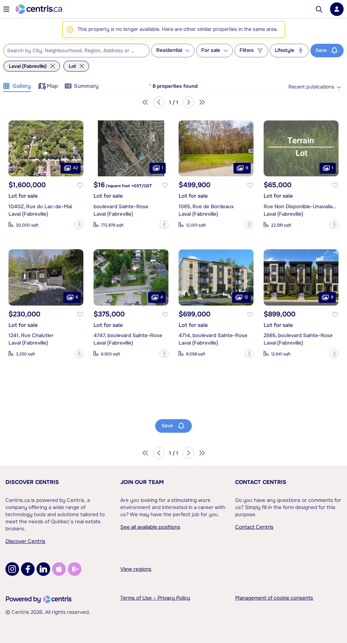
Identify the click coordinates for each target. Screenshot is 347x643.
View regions (135, 569)
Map (52, 86)
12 (246, 297)
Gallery (22, 86)
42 (75, 168)
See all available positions (150, 527)
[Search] (319, 9)
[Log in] (337, 9)
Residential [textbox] (169, 50)
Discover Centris (32, 482)
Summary (86, 86)
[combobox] (76, 50)
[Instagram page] (12, 569)
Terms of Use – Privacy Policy (155, 598)
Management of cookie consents (274, 598)
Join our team (142, 482)
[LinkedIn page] (43, 569)
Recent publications (311, 87)
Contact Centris (260, 482)
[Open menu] (6, 9)
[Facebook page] (28, 569)
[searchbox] (72, 51)
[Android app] (74, 569)
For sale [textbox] (210, 50)
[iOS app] (59, 569)
